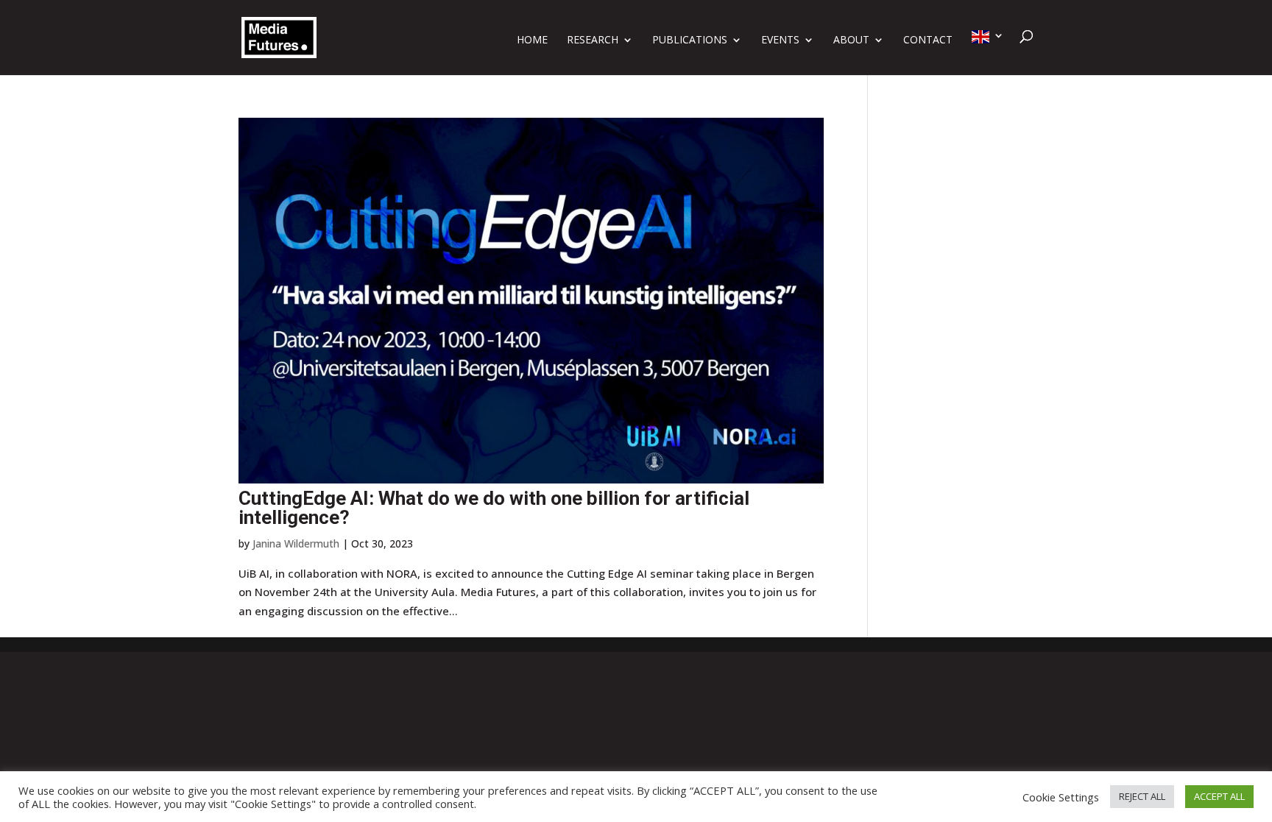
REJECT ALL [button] (1142, 796)
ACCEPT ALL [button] (1219, 796)
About (851, 40)
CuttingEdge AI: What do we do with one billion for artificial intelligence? (494, 507)
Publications (689, 40)
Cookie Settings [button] (1060, 797)
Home (532, 40)
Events (780, 40)
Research (592, 40)
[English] (988, 52)
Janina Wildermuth (295, 543)
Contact (928, 40)
